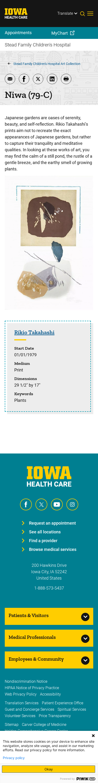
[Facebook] (26, 504)
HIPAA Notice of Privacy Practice (32, 688)
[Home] (19, 13)
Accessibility (50, 694)
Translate (65, 13)
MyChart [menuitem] (59, 33)
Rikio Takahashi (34, 332)
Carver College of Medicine (44, 724)
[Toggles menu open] (90, 13)
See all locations (45, 531)
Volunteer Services (20, 716)
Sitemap (12, 724)
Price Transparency (55, 716)
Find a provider (43, 540)
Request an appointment (52, 523)
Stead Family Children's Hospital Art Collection (46, 64)
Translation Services (22, 703)
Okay (48, 769)
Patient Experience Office (62, 703)
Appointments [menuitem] (18, 32)
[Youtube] (57, 504)
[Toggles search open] (83, 13)
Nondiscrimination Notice (26, 681)
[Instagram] (72, 504)
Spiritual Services (72, 709)
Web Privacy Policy (21, 694)
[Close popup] (93, 735)
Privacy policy (14, 758)
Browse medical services (52, 549)
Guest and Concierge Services (29, 709)
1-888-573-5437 (49, 588)
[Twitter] (41, 504)
